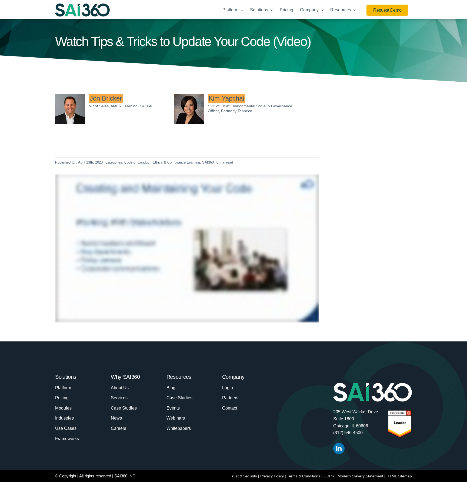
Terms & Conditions (303, 476)
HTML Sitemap (399, 476)
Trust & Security (243, 476)
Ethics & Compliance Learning (176, 162)
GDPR (328, 476)
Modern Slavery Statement (360, 476)
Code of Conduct (137, 162)
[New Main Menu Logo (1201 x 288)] (82, 6)
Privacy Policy (272, 476)
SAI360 (208, 162)
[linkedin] (339, 448)
